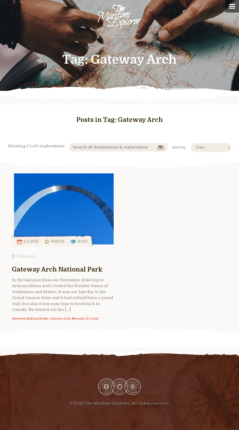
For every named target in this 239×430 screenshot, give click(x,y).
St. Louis (92, 318)
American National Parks (30, 318)
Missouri (26, 256)
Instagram (133, 386)
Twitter (119, 386)
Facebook (106, 386)
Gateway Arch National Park (57, 269)
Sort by (179, 147)
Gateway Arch (60, 318)
